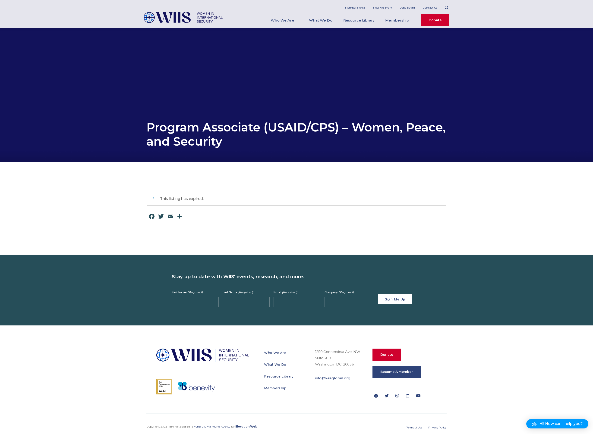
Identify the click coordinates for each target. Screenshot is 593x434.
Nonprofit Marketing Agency (211, 426)
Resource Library (279, 376)
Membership (275, 388)
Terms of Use (414, 427)
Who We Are (275, 353)
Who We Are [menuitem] (282, 20)
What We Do (275, 364)
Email (285, 292)
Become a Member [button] (396, 372)
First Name (187, 292)
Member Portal (355, 7)
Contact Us (430, 7)
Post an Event (382, 7)
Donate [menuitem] (435, 20)
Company (339, 292)
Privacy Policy (437, 427)
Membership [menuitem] (397, 20)
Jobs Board (407, 7)
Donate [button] (386, 355)
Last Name (238, 292)
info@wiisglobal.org (332, 378)
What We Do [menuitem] (320, 20)
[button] (557, 423)
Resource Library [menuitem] (359, 20)
